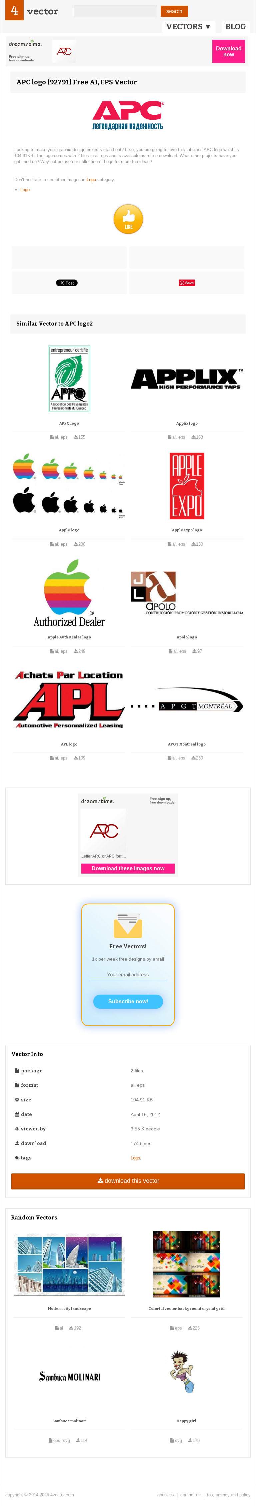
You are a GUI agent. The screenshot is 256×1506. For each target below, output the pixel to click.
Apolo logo (187, 637)
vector (42, 11)
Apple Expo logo (187, 530)
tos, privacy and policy (229, 1494)
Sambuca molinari (69, 1421)
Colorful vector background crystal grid (186, 1309)
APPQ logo (69, 423)
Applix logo (187, 423)
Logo (92, 179)
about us (165, 1494)
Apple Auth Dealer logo (69, 637)
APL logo (69, 744)
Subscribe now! (128, 1001)
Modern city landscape (69, 1309)
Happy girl (186, 1421)
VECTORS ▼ (189, 26)
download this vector (132, 1180)
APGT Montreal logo (187, 744)
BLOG (235, 26)
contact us (190, 1494)
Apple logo (69, 530)
